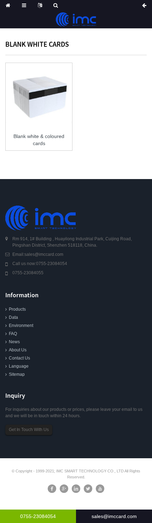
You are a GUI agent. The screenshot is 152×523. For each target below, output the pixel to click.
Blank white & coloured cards (38, 139)
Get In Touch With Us (29, 429)
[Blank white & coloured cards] (39, 96)
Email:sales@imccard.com (37, 254)
